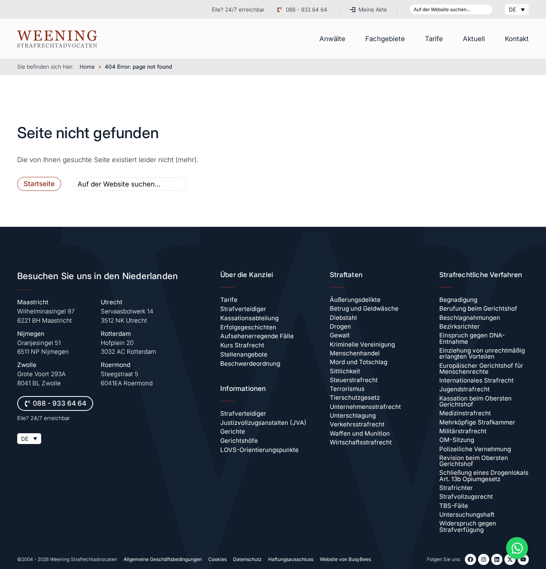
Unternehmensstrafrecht (365, 406)
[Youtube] (523, 559)
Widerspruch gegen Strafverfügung (467, 526)
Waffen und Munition (360, 433)
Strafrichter (456, 488)
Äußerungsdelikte (355, 299)
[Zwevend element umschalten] (517, 548)
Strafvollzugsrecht (466, 496)
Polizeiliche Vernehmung (475, 449)
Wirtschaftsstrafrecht (361, 442)
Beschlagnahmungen (469, 317)
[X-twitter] (510, 559)
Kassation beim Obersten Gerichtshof (475, 401)
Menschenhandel (355, 353)
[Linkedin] (496, 559)
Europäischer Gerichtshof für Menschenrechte (481, 368)
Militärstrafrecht (462, 431)
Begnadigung (458, 299)
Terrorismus (347, 389)
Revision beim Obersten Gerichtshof (473, 461)
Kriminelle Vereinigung (362, 344)
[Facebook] (470, 559)
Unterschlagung (353, 415)
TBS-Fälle (453, 506)
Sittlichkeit (345, 371)
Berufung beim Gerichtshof (478, 308)
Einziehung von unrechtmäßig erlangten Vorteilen (482, 353)
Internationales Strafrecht (476, 380)
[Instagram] (483, 559)
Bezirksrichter (459, 326)
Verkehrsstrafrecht (357, 424)
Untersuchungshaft (466, 514)
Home (87, 66)
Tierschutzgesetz (355, 397)
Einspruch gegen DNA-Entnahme (472, 338)
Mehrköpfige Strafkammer (477, 422)
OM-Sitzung (456, 440)
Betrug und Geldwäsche (364, 308)
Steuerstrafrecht (354, 380)
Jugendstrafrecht (464, 389)
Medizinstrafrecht (465, 413)
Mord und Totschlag (358, 362)
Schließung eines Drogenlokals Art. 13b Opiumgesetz (483, 475)
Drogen (340, 326)
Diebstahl (343, 317)
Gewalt (340, 335)
